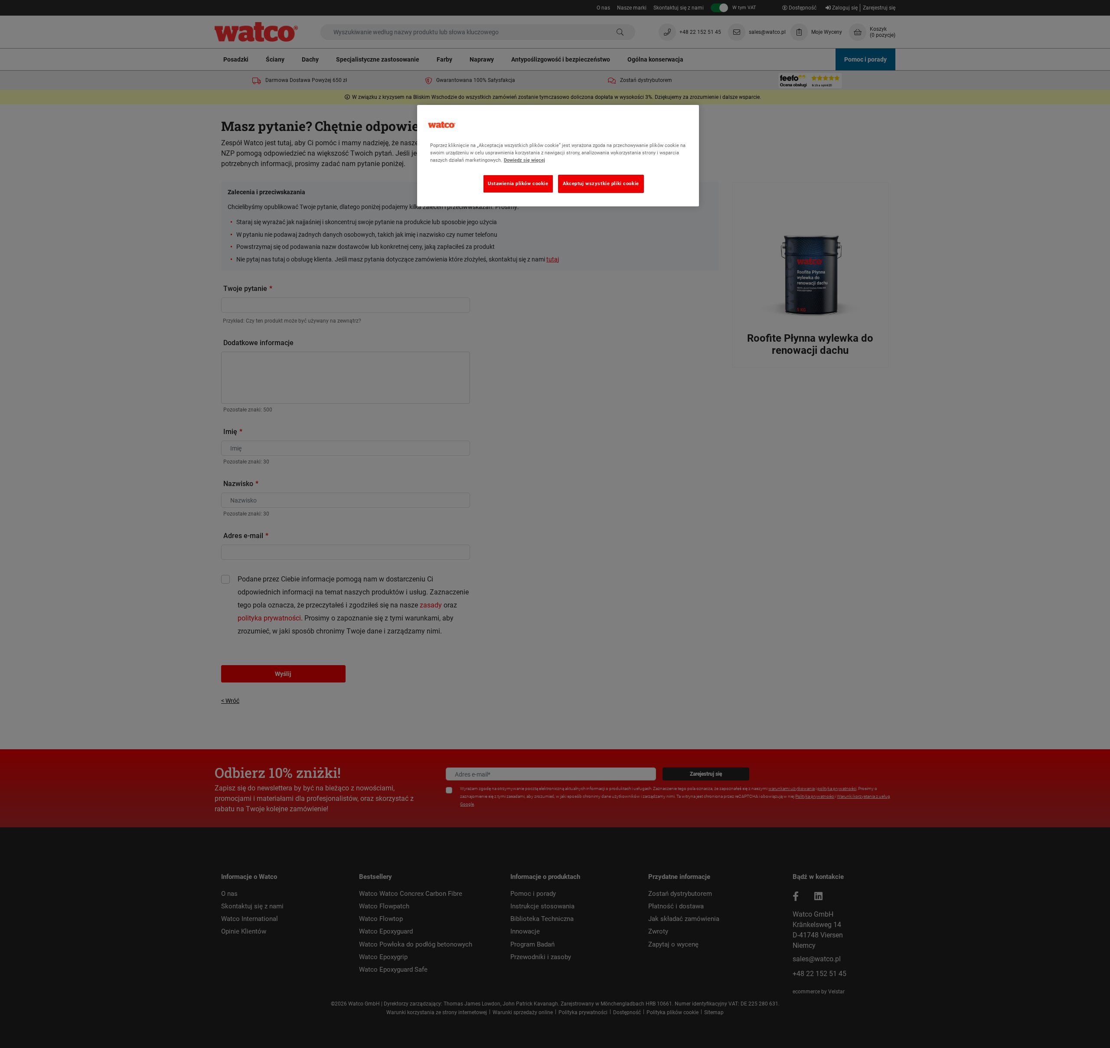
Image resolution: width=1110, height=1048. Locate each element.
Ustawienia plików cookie (518, 183)
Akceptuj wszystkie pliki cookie (601, 183)
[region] (558, 155)
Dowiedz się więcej (524, 160)
